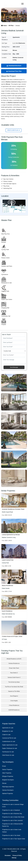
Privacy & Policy (17, 855)
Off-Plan (11, 25)
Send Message (14, 367)
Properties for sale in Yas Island (11, 835)
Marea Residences (7, 585)
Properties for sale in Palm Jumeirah (12, 820)
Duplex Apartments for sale (9, 745)
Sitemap (14, 857)
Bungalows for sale (7, 731)
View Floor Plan (12, 130)
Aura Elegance (14, 696)
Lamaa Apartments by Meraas (11, 534)
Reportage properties (8, 786)
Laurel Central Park (7, 560)
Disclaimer (8, 855)
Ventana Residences (14, 663)
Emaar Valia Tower (14, 668)
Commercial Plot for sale (9, 738)
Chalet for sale (6, 734)
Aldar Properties (6, 773)
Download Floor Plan (15, 71)
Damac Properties (7, 769)
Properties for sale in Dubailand (11, 810)
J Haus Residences (14, 705)
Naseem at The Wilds (14, 691)
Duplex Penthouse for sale (9, 748)
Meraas (4, 783)
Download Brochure (14, 65)
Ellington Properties (7, 776)
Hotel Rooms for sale (8, 755)
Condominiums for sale (8, 741)
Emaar (4, 766)
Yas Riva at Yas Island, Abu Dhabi (14, 686)
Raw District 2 (14, 672)
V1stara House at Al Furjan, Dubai (12, 636)
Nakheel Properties (7, 793)
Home (5, 25)
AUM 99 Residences (14, 710)
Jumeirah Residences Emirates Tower (13, 509)
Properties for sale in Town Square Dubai (13, 838)
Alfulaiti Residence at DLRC (14, 658)
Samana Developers (8, 790)
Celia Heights (14, 700)
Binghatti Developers (8, 780)
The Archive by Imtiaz (14, 682)
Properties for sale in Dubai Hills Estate (13, 817)
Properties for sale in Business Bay (12, 813)
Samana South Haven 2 (14, 677)
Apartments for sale (7, 727)
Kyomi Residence (7, 611)
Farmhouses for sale (8, 752)
